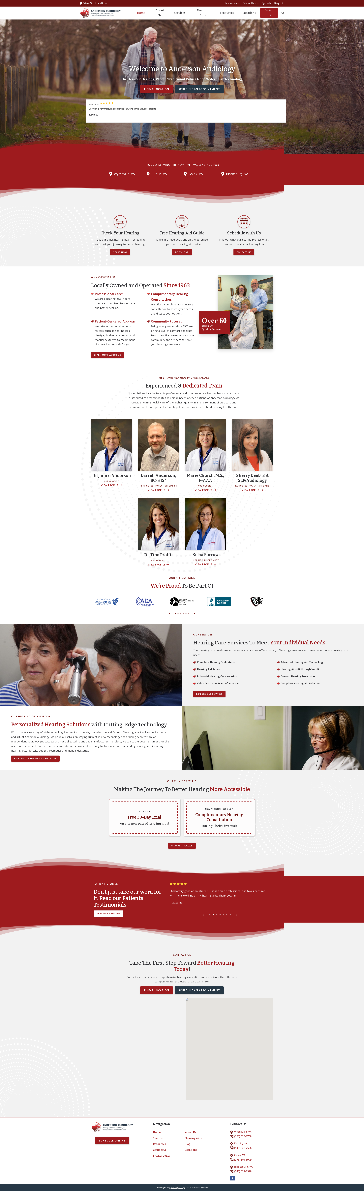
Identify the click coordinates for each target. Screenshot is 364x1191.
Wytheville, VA (124, 174)
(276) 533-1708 (243, 1136)
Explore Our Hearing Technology (35, 758)
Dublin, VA (159, 174)
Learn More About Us (107, 355)
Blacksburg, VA (237, 174)
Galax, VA (196, 174)
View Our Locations (95, 3)
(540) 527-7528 (243, 1171)
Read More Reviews (108, 913)
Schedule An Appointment (199, 89)
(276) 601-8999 (243, 1159)
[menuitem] (232, 3)
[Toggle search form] (283, 13)
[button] (170, 613)
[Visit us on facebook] (282, 3)
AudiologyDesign (178, 1187)
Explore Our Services (209, 694)
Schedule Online (112, 1140)
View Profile (109, 485)
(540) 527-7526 (243, 1148)
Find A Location (156, 89)
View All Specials (182, 845)
